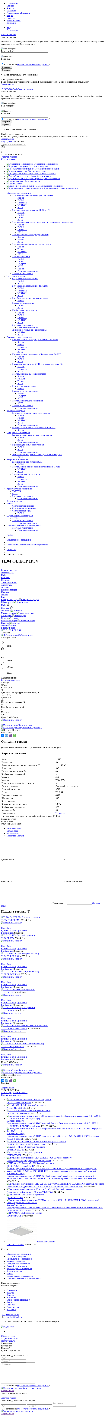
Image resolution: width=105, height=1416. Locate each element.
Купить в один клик (31, 1388)
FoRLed (21, 379)
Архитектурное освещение (47, 178)
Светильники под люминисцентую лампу (31, 244)
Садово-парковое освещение (49, 186)
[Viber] (10, 735)
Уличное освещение (37, 171)
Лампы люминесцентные (24, 508)
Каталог (10, 8)
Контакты (11, 11)
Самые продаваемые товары (14, 1092)
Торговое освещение (38, 166)
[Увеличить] (11, 630)
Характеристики (9, 613)
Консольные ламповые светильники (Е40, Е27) (34, 427)
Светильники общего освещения (27, 401)
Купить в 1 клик (26, 725)
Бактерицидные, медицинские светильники (32, 435)
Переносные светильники (24, 386)
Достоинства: (7, 859)
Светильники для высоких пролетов (29, 374)
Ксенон (21, 198)
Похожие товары (9, 620)
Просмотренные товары (12, 1095)
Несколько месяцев (15, 836)
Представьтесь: (59, 903)
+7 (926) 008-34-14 (9, 89)
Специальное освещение (44, 173)
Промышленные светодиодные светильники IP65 (35, 339)
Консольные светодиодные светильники (31, 413)
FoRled (21, 200)
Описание (6, 611)
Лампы (19, 183)
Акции (10, 15)
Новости (11, 18)
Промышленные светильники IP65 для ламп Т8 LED (36, 354)
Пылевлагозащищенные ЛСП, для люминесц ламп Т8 (37, 364)
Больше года (12, 831)
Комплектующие (33, 181)
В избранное (7, 933)
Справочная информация (18, 13)
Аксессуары (6, 615)
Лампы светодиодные (22, 511)
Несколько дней (14, 828)
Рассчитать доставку (32, 727)
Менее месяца (13, 833)
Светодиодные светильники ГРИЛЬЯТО (31, 210)
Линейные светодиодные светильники (30, 298)
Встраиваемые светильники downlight (29, 286)
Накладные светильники (23, 303)
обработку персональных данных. (33, 64)
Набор (4, 605)
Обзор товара (7, 602)
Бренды (10, 6)
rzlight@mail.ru (8, 141)
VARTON (22, 205)
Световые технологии (28, 271)
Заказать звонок (8, 34)
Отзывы (5, 618)
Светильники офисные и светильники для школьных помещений (42, 222)
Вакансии (11, 23)
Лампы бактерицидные (23, 506)
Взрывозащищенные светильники (28, 445)
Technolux (22, 203)
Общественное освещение (46, 164)
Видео (4, 628)
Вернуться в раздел (10, 599)
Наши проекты (14, 20)
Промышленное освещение (47, 169)
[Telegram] (6, 735)
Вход (9, 27)
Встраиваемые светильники (25, 278)
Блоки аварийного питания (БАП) (28, 462)
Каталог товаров (9, 157)
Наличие (5, 623)
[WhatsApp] (14, 735)
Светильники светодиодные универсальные (32, 195)
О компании (12, 3)
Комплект (5, 608)
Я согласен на (27, 64)
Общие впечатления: (74, 881)
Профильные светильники (24, 310)
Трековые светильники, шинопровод (61, 188)
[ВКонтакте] (2, 735)
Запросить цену (25, 1411)
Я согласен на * (27, 1385)
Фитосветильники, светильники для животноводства (37, 454)
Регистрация (12, 30)
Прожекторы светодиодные (25, 391)
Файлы (4, 625)
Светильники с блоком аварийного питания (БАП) (36, 467)
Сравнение (22, 930)
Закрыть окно (7, 84)
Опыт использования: (11, 824)
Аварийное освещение (41, 176)
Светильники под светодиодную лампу (30, 234)
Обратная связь (8, 1336)
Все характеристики (10, 680)
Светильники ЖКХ (21, 256)
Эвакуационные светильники (26, 474)
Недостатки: (7, 881)
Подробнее (6, 928)
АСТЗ (20, 207)
